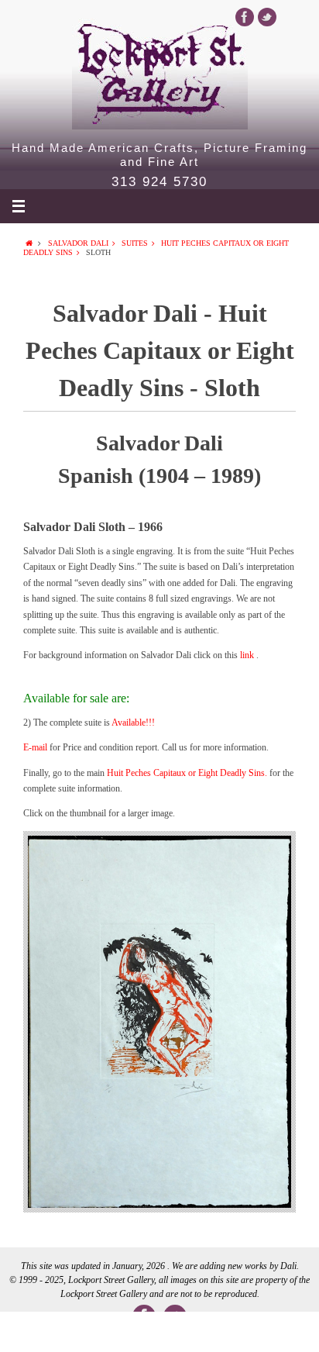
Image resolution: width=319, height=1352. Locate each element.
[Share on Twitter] (95, 1332)
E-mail (35, 747)
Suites (135, 243)
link (248, 655)
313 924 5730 (159, 182)
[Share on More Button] (287, 1332)
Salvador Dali (78, 243)
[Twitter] (267, 17)
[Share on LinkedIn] (159, 1332)
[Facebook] (244, 17)
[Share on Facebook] (31, 1332)
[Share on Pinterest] (223, 1332)
